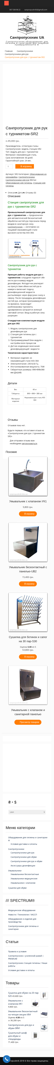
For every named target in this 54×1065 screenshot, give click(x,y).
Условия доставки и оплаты (24, 844)
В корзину (26, 166)
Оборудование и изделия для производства (22, 920)
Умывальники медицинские (24, 878)
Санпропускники (25, 51)
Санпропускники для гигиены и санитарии (23, 927)
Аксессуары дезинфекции (23, 865)
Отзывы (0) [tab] (31, 192)
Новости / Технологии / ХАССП (22, 914)
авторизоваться (29, 443)
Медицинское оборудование (21, 910)
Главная (9, 51)
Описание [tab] (13, 192)
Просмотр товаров (29, 722)
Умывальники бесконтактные (25, 874)
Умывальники (14, 870)
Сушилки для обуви (17, 888)
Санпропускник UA (27, 37)
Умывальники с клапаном (23, 883)
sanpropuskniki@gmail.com (35, 9)
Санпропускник (15, 227)
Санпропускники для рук (17, 54)
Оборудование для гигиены (19, 183)
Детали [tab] (21, 192)
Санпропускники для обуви (24, 857)
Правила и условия (17, 951)
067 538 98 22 (14, 9)
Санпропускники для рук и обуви (26, 861)
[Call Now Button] (6, 1059)
